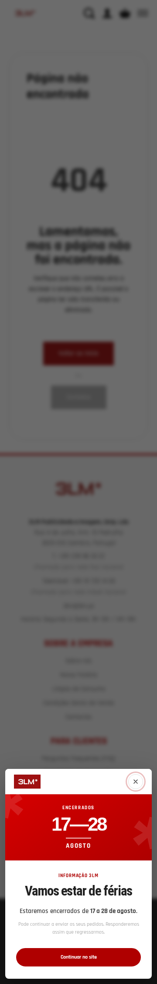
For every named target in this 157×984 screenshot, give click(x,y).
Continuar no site (79, 957)
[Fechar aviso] (135, 781)
